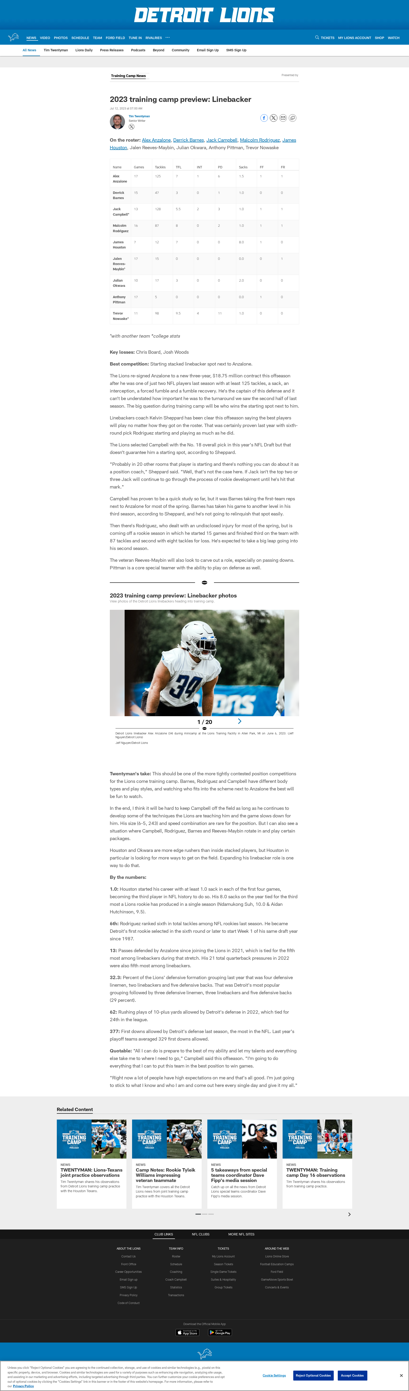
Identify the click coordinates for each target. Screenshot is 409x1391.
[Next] (239, 721)
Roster (176, 1256)
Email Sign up (129, 1279)
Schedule (176, 1264)
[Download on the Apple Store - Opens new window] (187, 1333)
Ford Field (277, 1271)
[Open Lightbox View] (204, 680)
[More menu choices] (167, 37)
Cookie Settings (274, 1375)
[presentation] (350, 1214)
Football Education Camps (277, 1264)
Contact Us (128, 1256)
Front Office (128, 1264)
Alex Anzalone (156, 140)
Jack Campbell (221, 140)
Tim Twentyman (139, 116)
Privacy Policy (129, 1295)
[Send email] (283, 120)
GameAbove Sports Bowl (277, 1279)
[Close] (401, 1375)
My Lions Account (223, 1256)
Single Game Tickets (223, 1271)
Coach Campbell (176, 1279)
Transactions (176, 1295)
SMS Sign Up (128, 1287)
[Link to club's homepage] (13, 37)
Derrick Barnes (188, 140)
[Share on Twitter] (273, 120)
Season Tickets (223, 1264)
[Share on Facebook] (264, 120)
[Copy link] (292, 118)
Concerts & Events (277, 1287)
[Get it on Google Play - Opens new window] (220, 1335)
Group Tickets (223, 1287)
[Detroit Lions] (204, 1354)
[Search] (317, 37)
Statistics (176, 1287)
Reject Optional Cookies (313, 1375)
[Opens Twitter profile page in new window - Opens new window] (131, 127)
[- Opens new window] (129, 77)
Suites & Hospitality (223, 1279)
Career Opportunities (128, 1271)
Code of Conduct (129, 1302)
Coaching (176, 1271)
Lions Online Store (277, 1256)
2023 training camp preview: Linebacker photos (173, 595)
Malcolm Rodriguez (260, 140)
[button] (198, 1214)
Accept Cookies (352, 1375)
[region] (204, 1376)
